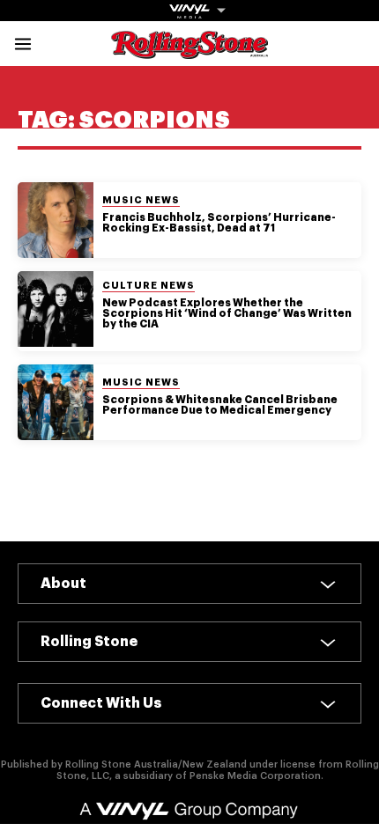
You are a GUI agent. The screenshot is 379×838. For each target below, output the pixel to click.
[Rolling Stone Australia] (189, 50)
